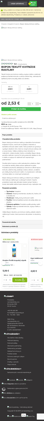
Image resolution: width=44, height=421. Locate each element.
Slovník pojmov (12, 359)
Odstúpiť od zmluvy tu (14, 351)
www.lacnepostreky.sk (24, 372)
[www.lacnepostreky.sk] (11, 379)
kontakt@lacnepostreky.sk (15, 312)
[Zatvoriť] (2, 10)
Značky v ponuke (12, 362)
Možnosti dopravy (13, 340)
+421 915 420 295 (12, 310)
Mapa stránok (11, 364)
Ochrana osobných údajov (15, 356)
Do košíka (18, 280)
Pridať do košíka (19, 109)
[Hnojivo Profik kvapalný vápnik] (15, 251)
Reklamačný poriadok (14, 348)
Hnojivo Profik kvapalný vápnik (14, 260)
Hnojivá (3, 24)
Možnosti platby (12, 343)
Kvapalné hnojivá (13, 24)
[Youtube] (20, 379)
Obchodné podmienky (14, 346)
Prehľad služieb (12, 354)
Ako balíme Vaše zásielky (15, 337)
